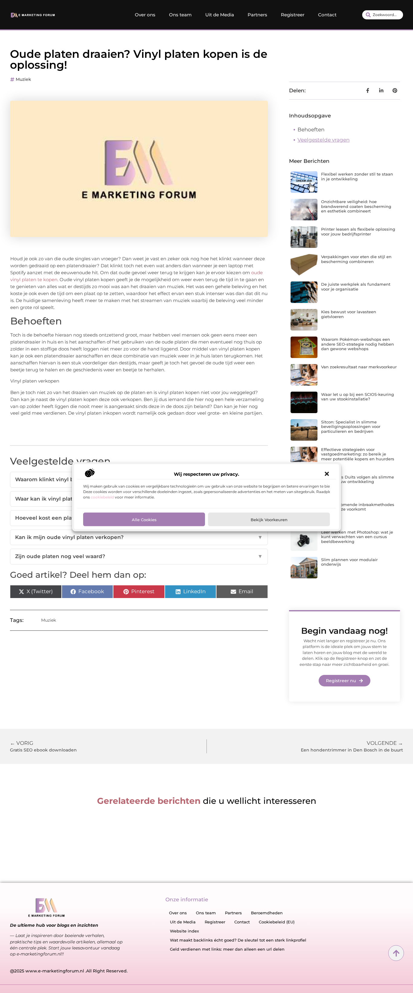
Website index (184, 931)
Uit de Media (219, 15)
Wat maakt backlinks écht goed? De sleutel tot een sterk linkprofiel (238, 940)
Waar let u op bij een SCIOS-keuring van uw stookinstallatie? (357, 397)
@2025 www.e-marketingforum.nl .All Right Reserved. (69, 970)
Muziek (23, 79)
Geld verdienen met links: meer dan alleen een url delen (227, 949)
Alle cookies (144, 519)
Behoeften (311, 130)
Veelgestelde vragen (324, 140)
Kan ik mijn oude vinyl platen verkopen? (139, 537)
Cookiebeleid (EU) (276, 921)
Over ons (145, 15)
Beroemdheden (267, 912)
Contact (327, 15)
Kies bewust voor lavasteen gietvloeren (348, 314)
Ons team (180, 15)
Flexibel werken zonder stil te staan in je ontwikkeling (357, 176)
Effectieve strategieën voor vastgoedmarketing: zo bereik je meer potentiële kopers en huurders (357, 454)
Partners (257, 15)
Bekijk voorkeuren (269, 519)
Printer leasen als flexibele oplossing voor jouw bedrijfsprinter (358, 231)
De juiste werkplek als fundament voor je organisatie (355, 286)
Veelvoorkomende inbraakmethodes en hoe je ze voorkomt (357, 507)
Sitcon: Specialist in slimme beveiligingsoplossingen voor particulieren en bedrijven (350, 426)
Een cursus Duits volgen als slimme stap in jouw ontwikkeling (357, 479)
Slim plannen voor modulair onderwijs (349, 562)
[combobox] (382, 14)
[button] (327, 474)
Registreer (292, 15)
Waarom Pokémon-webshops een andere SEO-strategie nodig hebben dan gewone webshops (357, 344)
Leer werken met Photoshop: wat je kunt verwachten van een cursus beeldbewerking (357, 537)
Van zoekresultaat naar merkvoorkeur (359, 366)
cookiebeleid (102, 497)
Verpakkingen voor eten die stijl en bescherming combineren (356, 259)
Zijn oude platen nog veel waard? (139, 556)
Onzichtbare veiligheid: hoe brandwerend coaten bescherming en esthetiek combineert (356, 206)
